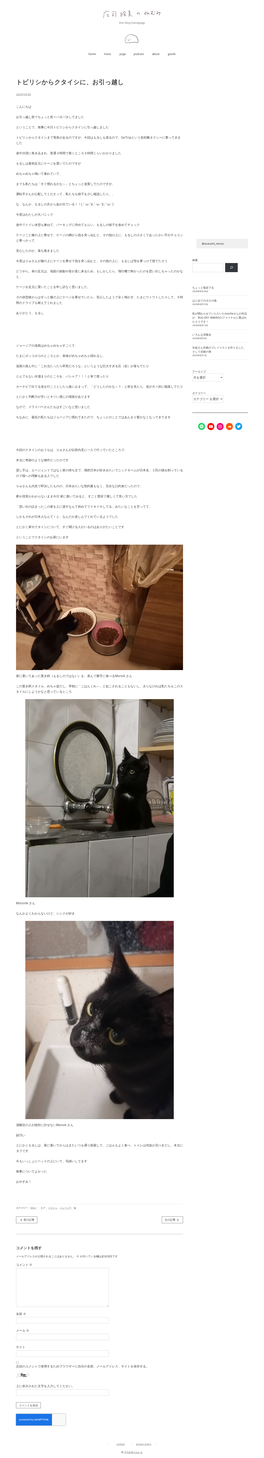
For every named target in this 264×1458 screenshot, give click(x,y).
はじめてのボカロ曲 (204, 300)
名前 (21, 1314)
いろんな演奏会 (201, 334)
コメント (24, 1265)
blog (33, 1207)
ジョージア (65, 1207)
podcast (139, 54)
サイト (20, 1347)
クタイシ (52, 1207)
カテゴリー (199, 393)
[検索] (231, 267)
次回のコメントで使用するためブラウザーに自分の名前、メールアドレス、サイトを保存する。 (82, 1366)
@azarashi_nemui (213, 243)
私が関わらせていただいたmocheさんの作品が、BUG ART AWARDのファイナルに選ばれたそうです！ (219, 317)
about (156, 54)
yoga (122, 54)
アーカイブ (199, 371)
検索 (195, 260)
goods (172, 54)
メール (22, 1330)
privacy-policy (143, 1444)
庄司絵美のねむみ (133, 1452)
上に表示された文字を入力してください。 (45, 1386)
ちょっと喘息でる (203, 287)
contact (121, 1444)
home (92, 54)
